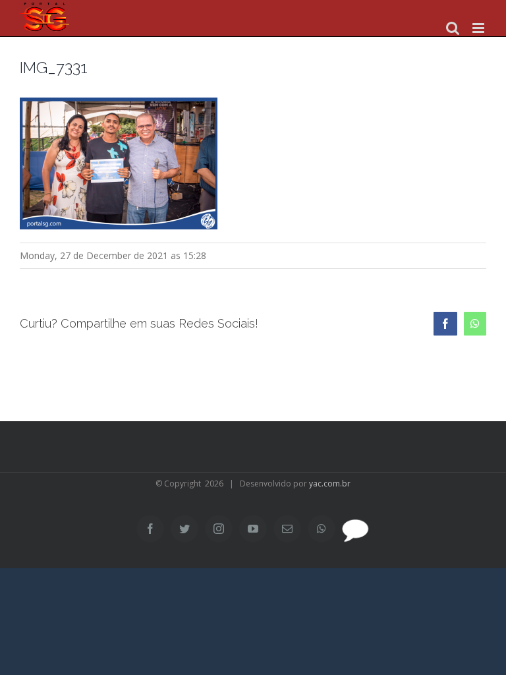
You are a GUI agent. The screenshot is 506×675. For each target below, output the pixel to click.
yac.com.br (330, 483)
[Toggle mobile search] (452, 28)
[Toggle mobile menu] (479, 28)
